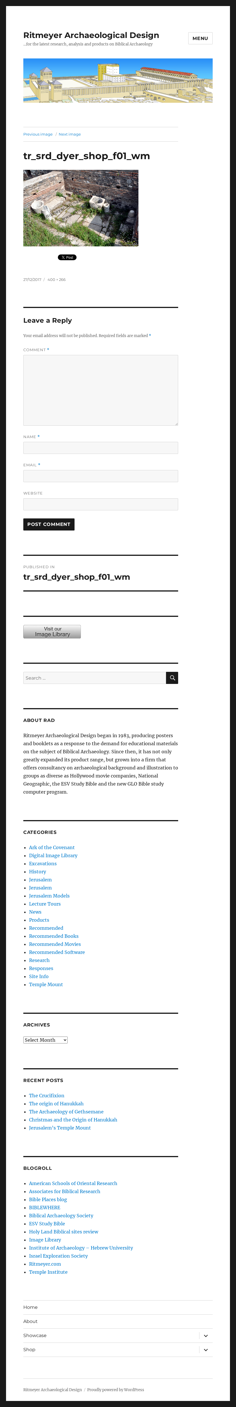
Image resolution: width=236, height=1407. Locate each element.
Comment (36, 349)
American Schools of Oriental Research (73, 1183)
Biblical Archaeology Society (61, 1215)
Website (33, 493)
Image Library (45, 1240)
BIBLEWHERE (44, 1207)
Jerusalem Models (49, 896)
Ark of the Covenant (52, 847)
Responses (41, 968)
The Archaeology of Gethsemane (66, 1112)
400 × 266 (56, 279)
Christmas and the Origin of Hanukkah (73, 1120)
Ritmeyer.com (45, 1264)
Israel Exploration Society (58, 1256)
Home (30, 1307)
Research (39, 960)
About (30, 1321)
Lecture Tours (45, 904)
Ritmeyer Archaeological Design (91, 35)
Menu (200, 38)
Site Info (39, 976)
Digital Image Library (53, 855)
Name (31, 436)
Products (39, 920)
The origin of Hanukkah (56, 1103)
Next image (70, 134)
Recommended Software (57, 952)
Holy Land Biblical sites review (63, 1232)
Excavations (43, 863)
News (35, 912)
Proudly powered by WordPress (115, 1389)
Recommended (46, 928)
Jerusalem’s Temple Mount (60, 1128)
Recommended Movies (55, 944)
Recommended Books (54, 936)
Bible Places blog (48, 1199)
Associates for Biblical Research (64, 1191)
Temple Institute (48, 1272)
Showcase (35, 1335)
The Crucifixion (46, 1095)
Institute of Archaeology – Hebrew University (81, 1248)
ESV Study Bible (47, 1224)
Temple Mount (46, 984)
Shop (29, 1349)
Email (32, 465)
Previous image (38, 134)
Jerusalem (40, 880)
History (37, 871)
